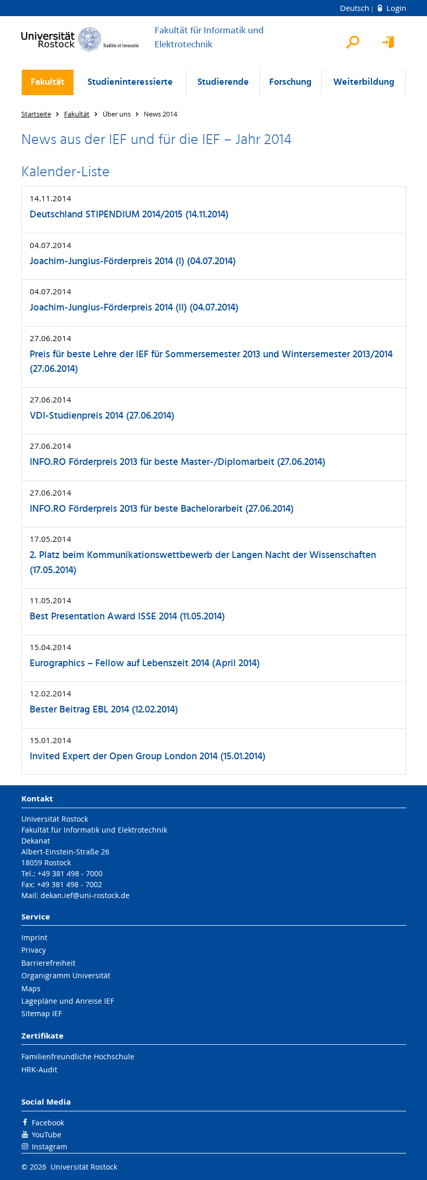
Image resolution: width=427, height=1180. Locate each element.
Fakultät (48, 82)
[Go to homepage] (80, 39)
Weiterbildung (363, 82)
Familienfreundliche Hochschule (77, 1056)
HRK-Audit (39, 1069)
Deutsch (355, 8)
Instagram (49, 1146)
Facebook (48, 1122)
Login (395, 8)
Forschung (290, 82)
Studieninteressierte (130, 82)
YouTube (46, 1134)
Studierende (223, 82)
